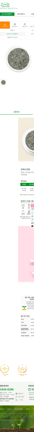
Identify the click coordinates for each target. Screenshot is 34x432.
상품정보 (16, 112)
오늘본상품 (32, 219)
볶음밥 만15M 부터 (12, 37)
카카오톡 (32, 226)
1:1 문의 (32, 223)
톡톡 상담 (20, 393)
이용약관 (28, 409)
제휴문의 (2, 409)
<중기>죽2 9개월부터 (12, 34)
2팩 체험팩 (5, 26)
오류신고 (9, 409)
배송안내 (32, 209)
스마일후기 (32, 212)
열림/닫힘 (32, 206)
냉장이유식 (14, 26)
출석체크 (32, 216)
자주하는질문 (21, 396)
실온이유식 (24, 26)
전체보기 (12, 30)
